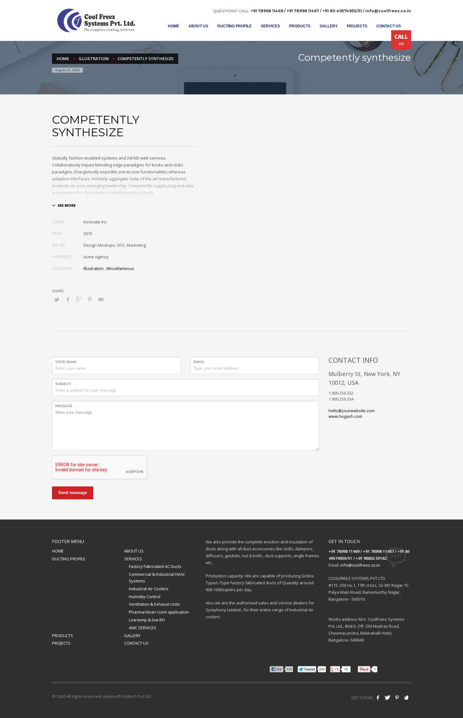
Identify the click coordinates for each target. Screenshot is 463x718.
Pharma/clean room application (159, 612)
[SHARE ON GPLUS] (78, 299)
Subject (63, 384)
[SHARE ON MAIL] (101, 299)
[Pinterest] (397, 697)
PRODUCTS (62, 635)
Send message (72, 492)
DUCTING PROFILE (68, 559)
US (401, 39)
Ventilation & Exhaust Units (154, 604)
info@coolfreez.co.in (360, 565)
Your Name (66, 362)
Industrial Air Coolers (149, 589)
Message (63, 406)
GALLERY (132, 635)
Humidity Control (144, 596)
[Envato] (406, 697)
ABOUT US (134, 551)
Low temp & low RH (147, 620)
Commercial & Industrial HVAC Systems (157, 577)
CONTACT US (136, 643)
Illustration (93, 268)
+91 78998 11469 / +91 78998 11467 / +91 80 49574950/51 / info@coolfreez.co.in (331, 10)
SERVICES (133, 559)
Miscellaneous (120, 268)
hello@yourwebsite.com (351, 410)
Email (198, 362)
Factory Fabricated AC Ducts (155, 566)
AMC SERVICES (142, 628)
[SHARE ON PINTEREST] (89, 299)
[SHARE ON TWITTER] (56, 299)
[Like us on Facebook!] (378, 697)
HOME (58, 551)
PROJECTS (61, 643)
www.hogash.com (345, 416)
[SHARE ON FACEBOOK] (67, 299)
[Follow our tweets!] (387, 697)
